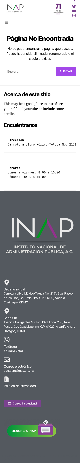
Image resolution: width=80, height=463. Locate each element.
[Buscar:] (28, 72)
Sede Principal (14, 289)
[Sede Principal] (7, 282)
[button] (6, 22)
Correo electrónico (18, 366)
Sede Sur (10, 318)
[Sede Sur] (7, 311)
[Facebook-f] (74, 2)
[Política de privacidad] (6, 379)
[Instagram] (74, 15)
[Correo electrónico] (7, 360)
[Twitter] (74, 6)
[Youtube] (74, 11)
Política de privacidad (20, 386)
